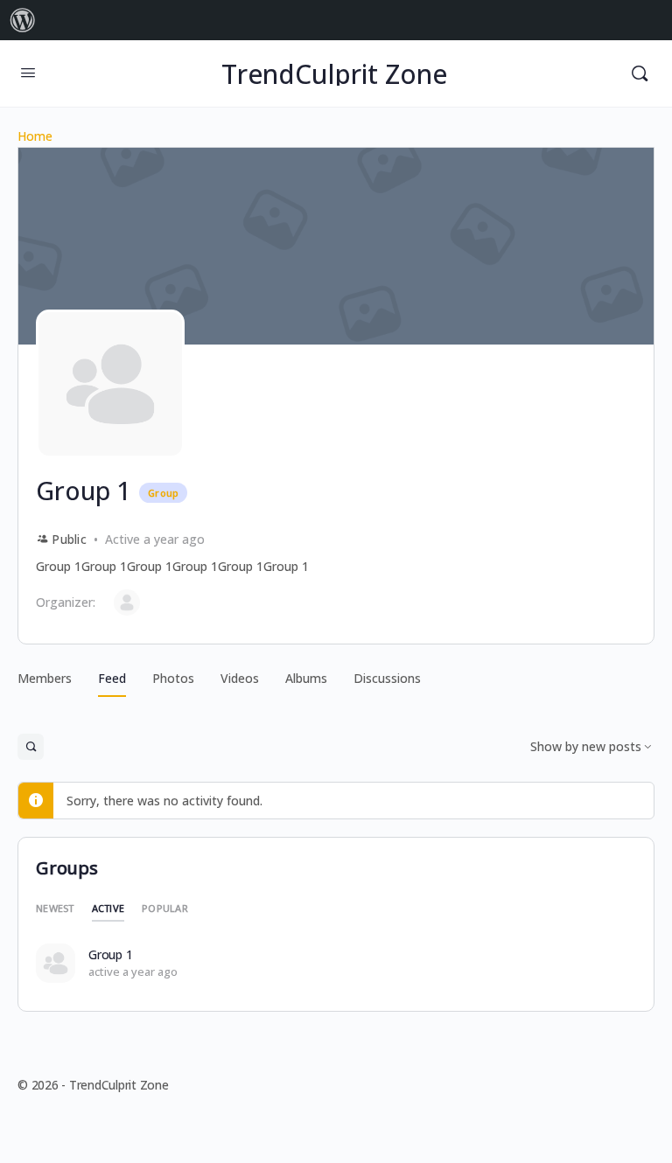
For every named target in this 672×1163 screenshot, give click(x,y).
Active (108, 908)
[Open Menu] (28, 71)
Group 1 (110, 954)
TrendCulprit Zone (334, 74)
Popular (165, 908)
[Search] (639, 73)
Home (35, 136)
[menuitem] (23, 20)
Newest (55, 908)
